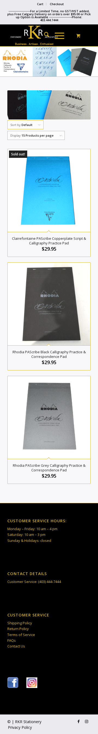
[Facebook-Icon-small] (12, 682)
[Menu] (56, 35)
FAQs (11, 640)
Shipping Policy (19, 623)
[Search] (44, 35)
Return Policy (18, 628)
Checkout (57, 4)
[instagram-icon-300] (31, 682)
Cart (40, 4)
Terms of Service (21, 634)
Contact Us (16, 646)
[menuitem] (40, 4)
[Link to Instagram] (86, 721)
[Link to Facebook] (78, 721)
